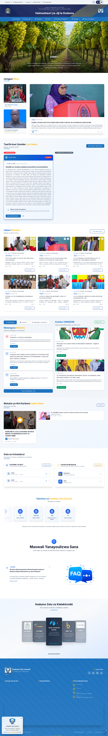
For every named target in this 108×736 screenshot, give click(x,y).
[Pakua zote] (46, 473)
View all (100, 405)
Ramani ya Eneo (99, 732)
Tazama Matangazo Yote (28, 391)
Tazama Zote (46, 465)
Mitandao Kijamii (18, 2)
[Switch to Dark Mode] (93, 2)
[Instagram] (93, 673)
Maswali (8, 2)
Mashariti (89, 732)
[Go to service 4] (53, 653)
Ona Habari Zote (97, 231)
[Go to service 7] (57, 653)
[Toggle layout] (21, 718)
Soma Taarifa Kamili (12, 216)
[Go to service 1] (48, 653)
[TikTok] (97, 673)
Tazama (15, 346)
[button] (28, 574)
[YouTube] (101, 673)
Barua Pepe (37, 2)
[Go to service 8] (59, 653)
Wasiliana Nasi (48, 2)
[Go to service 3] (51, 653)
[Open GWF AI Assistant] (104, 732)
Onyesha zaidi (13, 581)
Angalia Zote (98, 322)
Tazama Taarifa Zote (96, 146)
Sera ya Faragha (78, 732)
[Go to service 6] (56, 653)
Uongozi (28, 2)
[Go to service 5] (54, 653)
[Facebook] (89, 673)
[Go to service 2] (50, 653)
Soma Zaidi (34, 130)
